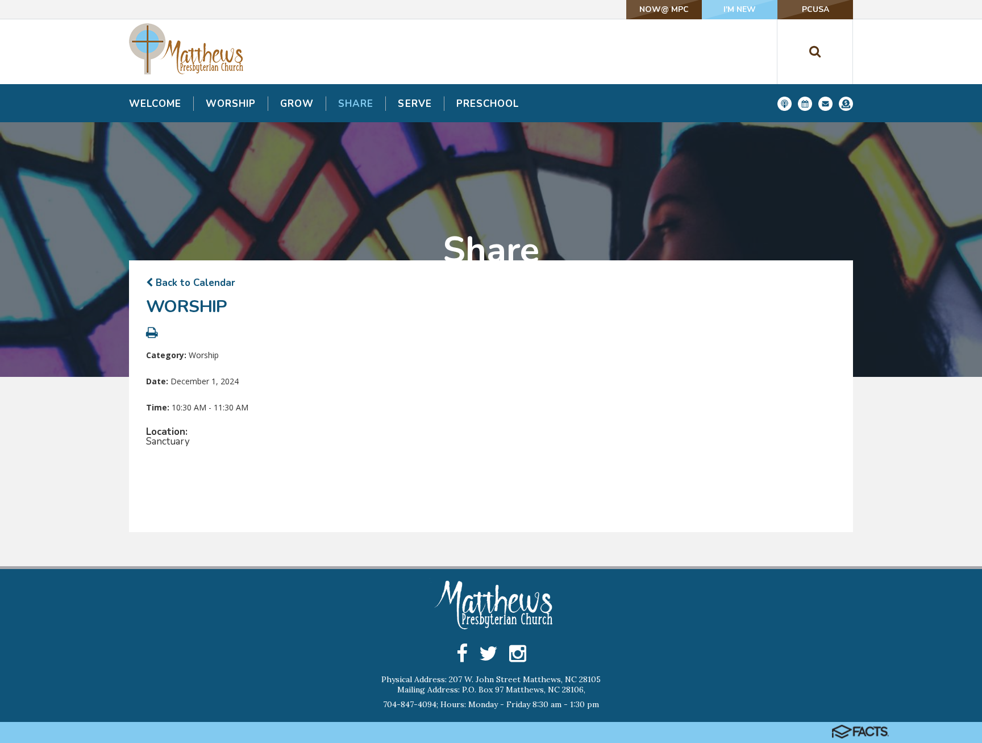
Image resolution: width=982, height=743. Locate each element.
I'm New (739, 9)
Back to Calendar (194, 282)
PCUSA (815, 9)
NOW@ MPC (664, 9)
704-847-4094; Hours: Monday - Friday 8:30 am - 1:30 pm (491, 704)
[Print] (152, 334)
